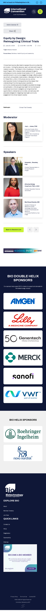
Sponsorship (7, 537)
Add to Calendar (11, 24)
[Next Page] (36, 229)
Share (11, 31)
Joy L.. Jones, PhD (31, 126)
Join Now (6, 515)
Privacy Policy (14, 596)
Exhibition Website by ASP (23, 602)
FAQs (5, 529)
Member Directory (8, 511)
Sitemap (5, 542)
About (5, 506)
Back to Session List (13, 229)
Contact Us (6, 524)
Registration (6, 533)
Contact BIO (32, 596)
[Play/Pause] (41, 2)
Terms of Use (23, 596)
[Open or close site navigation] (40, 11)
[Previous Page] (30, 229)
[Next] (37, 2)
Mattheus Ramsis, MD (32, 202)
